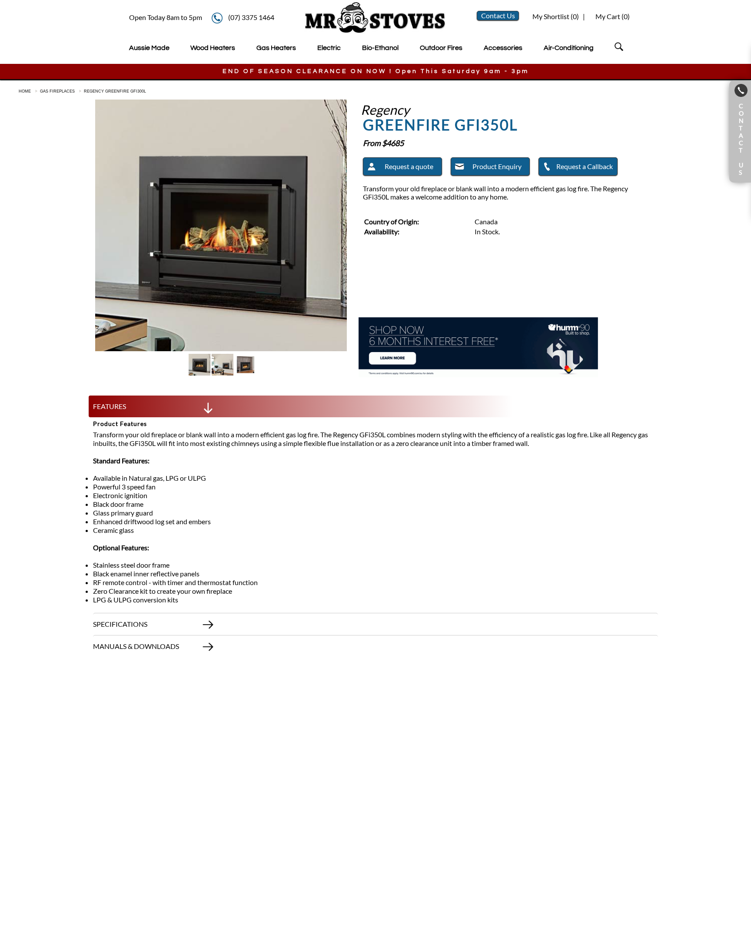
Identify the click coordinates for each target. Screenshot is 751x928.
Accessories (503, 47)
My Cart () (612, 16)
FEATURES (109, 406)
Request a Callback (584, 166)
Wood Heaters (212, 47)
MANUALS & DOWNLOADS (136, 646)
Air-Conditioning (569, 47)
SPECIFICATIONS (120, 624)
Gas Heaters (276, 47)
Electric (329, 47)
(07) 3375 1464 (251, 17)
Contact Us (498, 15)
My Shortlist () (555, 16)
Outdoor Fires (441, 47)
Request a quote (409, 166)
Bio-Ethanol (380, 47)
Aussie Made (149, 47)
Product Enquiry (497, 166)
